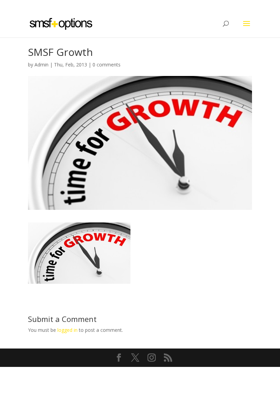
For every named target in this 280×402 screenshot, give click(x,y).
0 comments (107, 64)
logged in (67, 330)
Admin (41, 64)
